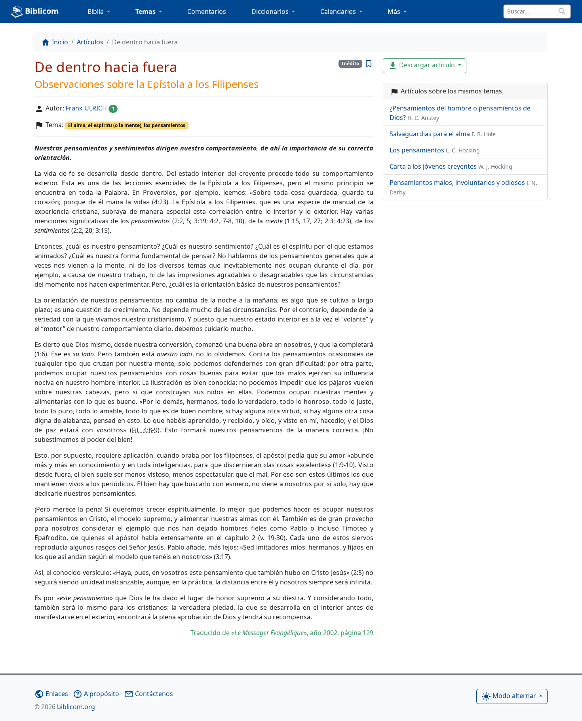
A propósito (96, 693)
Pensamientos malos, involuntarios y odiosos (463, 187)
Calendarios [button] (339, 11)
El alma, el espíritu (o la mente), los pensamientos (126, 125)
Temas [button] (146, 11)
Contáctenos (148, 693)
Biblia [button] (96, 11)
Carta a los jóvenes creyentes (451, 166)
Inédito (350, 63)
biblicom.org (64, 706)
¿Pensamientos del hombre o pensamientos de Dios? (460, 113)
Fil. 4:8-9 (145, 430)
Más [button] (395, 11)
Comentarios (206, 11)
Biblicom (41, 11)
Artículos (90, 42)
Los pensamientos (435, 150)
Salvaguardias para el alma (443, 133)
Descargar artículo (422, 66)
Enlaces (51, 693)
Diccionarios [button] (270, 11)
